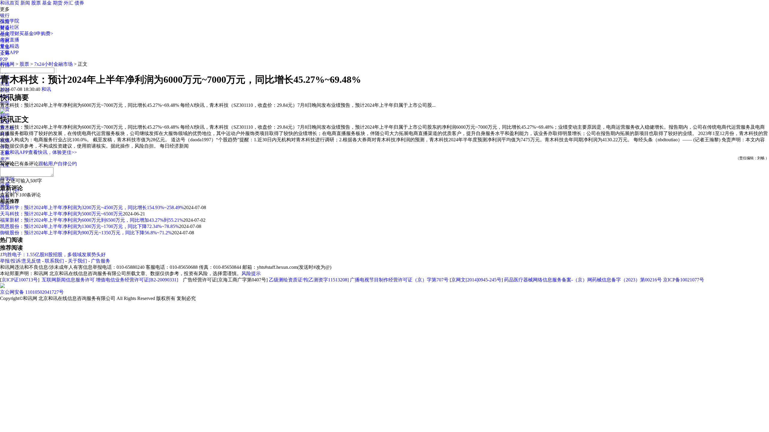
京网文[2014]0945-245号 (476, 279)
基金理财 (9, 33)
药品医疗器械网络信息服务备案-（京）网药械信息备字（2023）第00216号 (583, 279)
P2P (4, 59)
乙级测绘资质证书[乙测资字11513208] (309, 279)
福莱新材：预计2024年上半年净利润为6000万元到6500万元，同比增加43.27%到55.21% (91, 220)
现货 (5, 109)
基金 (47, 2)
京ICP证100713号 (20, 279)
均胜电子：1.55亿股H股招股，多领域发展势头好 (54, 254)
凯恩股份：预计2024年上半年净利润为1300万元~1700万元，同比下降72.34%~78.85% (89, 226)
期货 (57, 2)
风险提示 (251, 273)
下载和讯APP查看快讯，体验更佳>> (38, 152)
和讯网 (7, 64)
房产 (5, 159)
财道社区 (9, 27)
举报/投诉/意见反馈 (20, 260)
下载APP (9, 52)
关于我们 (77, 260)
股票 (36, 2)
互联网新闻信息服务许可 (68, 279)
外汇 (68, 2)
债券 (79, 2)
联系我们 (54, 260)
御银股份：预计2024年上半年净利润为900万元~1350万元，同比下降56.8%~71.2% (86, 232)
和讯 (46, 89)
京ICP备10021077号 (683, 279)
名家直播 (9, 39)
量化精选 (9, 46)
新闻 (25, 2)
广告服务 (100, 260)
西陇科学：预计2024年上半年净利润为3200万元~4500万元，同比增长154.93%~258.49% (92, 207)
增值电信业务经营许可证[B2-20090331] (137, 279)
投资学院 (9, 20)
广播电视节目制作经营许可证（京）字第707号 (399, 279)
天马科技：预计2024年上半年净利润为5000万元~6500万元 (61, 213)
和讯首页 (9, 2)
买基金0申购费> (36, 33)
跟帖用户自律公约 (57, 163)
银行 (5, 15)
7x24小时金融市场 (53, 64)
